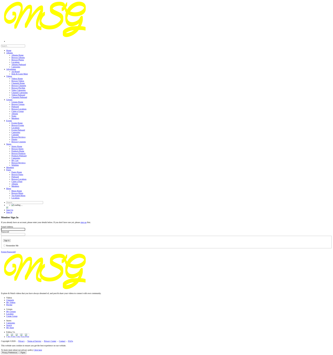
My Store (10, 328)
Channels (10, 300)
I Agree (22, 353)
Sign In (6, 241)
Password (5, 232)
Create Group (11, 316)
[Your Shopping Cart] (7, 208)
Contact (62, 341)
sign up (84, 222)
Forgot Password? (8, 252)
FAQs (70, 341)
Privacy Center (50, 341)
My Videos (10, 302)
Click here (38, 350)
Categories (10, 323)
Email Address (7, 227)
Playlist (9, 305)
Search (9, 325)
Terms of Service (34, 341)
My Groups (11, 311)
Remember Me (12, 246)
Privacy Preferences (9, 353)
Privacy (21, 341)
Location (10, 314)
